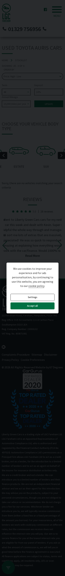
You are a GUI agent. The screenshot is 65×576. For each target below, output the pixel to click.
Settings (32, 297)
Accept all (32, 305)
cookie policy (36, 286)
